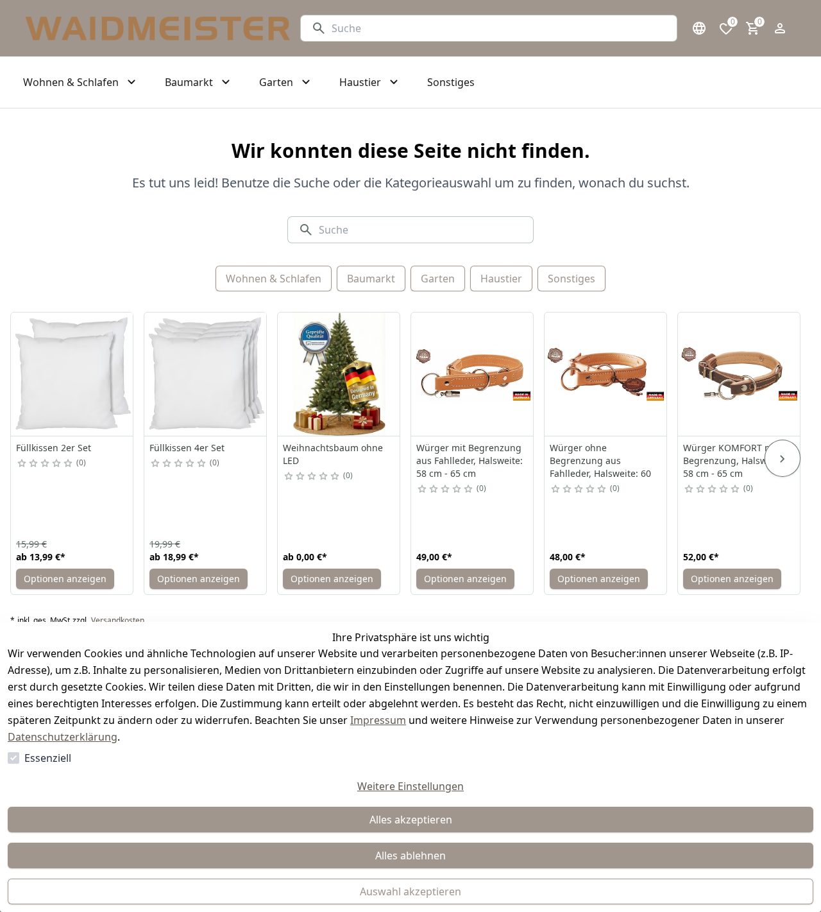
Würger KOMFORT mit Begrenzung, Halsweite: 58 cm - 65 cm (734, 460)
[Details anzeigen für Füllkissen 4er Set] (205, 374)
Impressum (378, 720)
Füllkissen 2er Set (53, 448)
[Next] (782, 458)
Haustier (501, 278)
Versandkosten (117, 620)
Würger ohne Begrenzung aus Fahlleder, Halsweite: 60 (600, 460)
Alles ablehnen (410, 855)
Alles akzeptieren (410, 820)
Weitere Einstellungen (410, 786)
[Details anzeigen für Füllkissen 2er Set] (72, 374)
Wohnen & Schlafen (273, 278)
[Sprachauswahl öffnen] (699, 28)
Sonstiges (571, 278)
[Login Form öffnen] (780, 28)
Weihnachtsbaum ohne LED (333, 454)
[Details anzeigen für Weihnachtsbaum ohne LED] (339, 374)
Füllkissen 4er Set (186, 448)
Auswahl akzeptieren (410, 891)
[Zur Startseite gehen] (158, 28)
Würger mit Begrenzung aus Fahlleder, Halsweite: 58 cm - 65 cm (469, 460)
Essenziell (47, 758)
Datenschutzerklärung (62, 737)
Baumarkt (371, 278)
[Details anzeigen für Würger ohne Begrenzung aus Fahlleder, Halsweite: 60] (606, 374)
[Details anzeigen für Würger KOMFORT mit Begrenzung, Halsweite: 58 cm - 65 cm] (739, 374)
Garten (438, 278)
